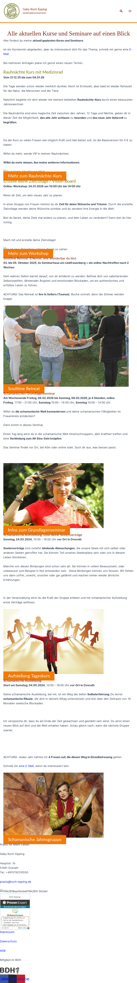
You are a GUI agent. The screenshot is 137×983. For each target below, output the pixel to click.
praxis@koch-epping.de (15, 881)
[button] (121, 11)
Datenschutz (8, 941)
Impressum (7, 932)
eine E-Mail (26, 766)
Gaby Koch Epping (35, 9)
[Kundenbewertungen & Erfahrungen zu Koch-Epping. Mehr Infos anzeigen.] (15, 911)
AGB (3, 950)
